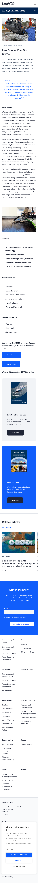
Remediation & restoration (8, 658)
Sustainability (7, 740)
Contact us (6, 705)
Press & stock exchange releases (28, 712)
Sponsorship (7, 724)
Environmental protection (8, 648)
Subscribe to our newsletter (8, 788)
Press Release (11, 355)
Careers (24, 740)
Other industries (27, 652)
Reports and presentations (26, 706)
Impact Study (11, 364)
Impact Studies (27, 669)
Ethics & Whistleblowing (8, 758)
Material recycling (9, 653)
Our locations (7, 709)
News (4, 769)
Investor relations (28, 700)
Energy (24, 644)
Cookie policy (7, 877)
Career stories (26, 744)
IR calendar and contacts (27, 722)
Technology (6, 669)
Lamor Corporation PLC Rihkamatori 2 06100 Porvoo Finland (11, 810)
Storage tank (11, 332)
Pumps (8, 324)
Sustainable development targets (7, 750)
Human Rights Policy (7, 728)
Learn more (9, 849)
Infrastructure (26, 648)
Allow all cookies (19, 855)
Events (23, 769)
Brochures (6, 716)
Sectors (24, 640)
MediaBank (6, 712)
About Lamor (7, 700)
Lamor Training (8, 720)
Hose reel (9, 328)
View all (8, 527)
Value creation (7, 744)
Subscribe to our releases (8, 781)
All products (7, 690)
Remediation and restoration (8, 685)
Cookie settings (19, 866)
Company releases (28, 717)
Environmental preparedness (8, 675)
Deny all (19, 860)
